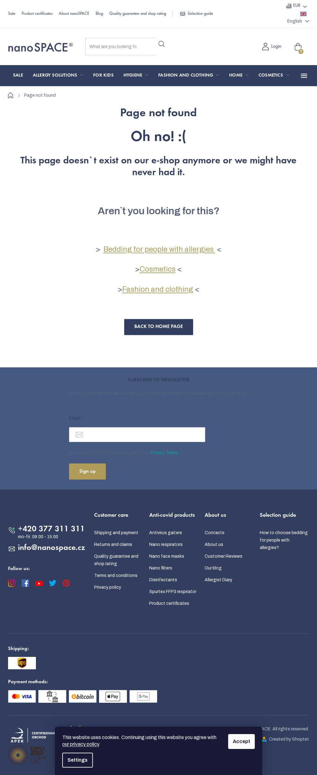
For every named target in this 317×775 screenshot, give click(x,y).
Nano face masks (166, 556)
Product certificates (37, 14)
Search (161, 44)
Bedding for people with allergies (159, 249)
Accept (241, 741)
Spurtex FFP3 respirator (172, 591)
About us (214, 544)
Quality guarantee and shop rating (137, 14)
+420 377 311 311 (51, 529)
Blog (99, 14)
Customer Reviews (223, 556)
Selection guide (200, 14)
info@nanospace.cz (51, 548)
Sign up (87, 471)
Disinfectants (163, 580)
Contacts (214, 532)
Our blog (213, 568)
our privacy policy (80, 744)
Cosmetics (158, 269)
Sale (11, 14)
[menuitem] (18, 75)
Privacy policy (107, 587)
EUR (296, 6)
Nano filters (160, 568)
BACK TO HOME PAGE (158, 326)
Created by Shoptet (289, 739)
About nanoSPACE (74, 14)
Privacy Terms (164, 452)
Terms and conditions (115, 575)
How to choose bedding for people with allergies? (284, 540)
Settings (77, 760)
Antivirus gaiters (165, 532)
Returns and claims (113, 544)
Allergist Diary (218, 580)
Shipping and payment (116, 532)
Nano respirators (166, 544)
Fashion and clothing (157, 289)
